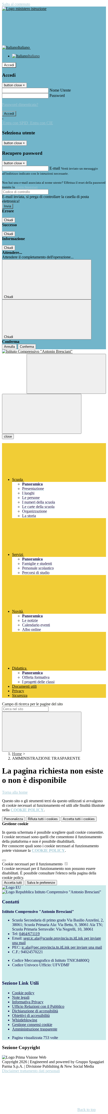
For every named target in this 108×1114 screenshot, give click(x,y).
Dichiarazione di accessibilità (35, 1011)
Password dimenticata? (20, 104)
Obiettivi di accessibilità (31, 1015)
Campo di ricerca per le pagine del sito (32, 704)
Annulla (9, 347)
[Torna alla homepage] (54, 351)
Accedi (9, 65)
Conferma (27, 347)
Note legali (20, 997)
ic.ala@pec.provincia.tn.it (62, 947)
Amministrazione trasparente (34, 1029)
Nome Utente (60, 90)
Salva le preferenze (41, 883)
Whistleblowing (24, 1020)
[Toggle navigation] (41, 414)
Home (17, 754)
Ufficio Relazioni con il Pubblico (38, 1006)
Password (57, 95)
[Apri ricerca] (66, 374)
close (8, 436)
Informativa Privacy (27, 1002)
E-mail (54, 168)
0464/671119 (29, 934)
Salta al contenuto (16, 4)
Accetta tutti (79, 819)
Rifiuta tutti (43, 819)
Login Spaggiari (27, 187)
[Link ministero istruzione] (24, 9)
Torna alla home (15, 792)
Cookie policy (23, 993)
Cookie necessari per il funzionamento (33, 864)
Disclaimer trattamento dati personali (31, 1071)
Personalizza (13, 819)
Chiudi (8, 220)
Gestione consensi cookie (32, 1024)
